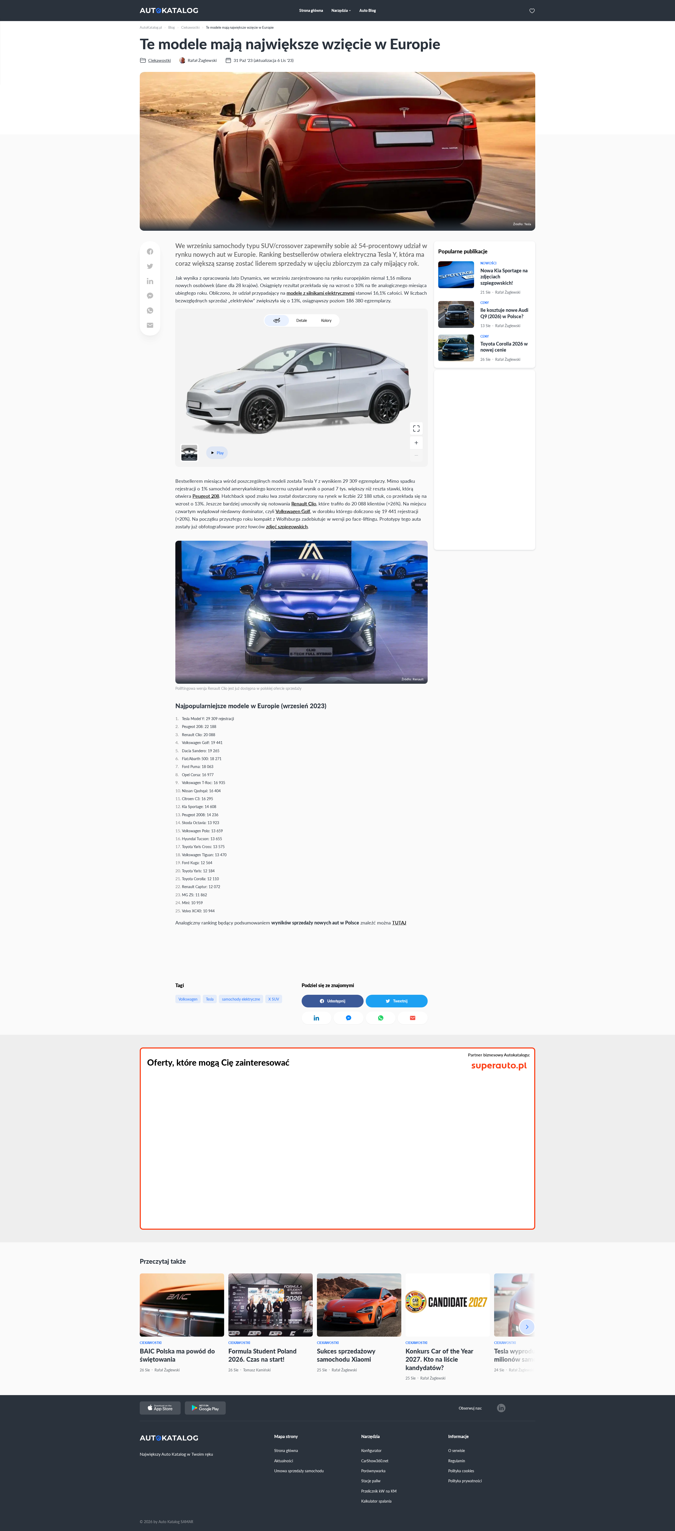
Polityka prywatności (465, 1480)
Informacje (458, 1436)
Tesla (210, 999)
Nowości (488, 263)
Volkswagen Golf (293, 511)
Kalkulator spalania (376, 1501)
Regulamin (456, 1460)
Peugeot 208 (205, 496)
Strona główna (286, 1450)
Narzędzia (370, 1436)
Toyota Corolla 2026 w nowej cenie (504, 346)
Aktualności (283, 1460)
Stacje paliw (370, 1480)
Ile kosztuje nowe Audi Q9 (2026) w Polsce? (504, 313)
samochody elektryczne (241, 999)
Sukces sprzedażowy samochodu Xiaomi (346, 1354)
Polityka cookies (461, 1470)
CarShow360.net (374, 1460)
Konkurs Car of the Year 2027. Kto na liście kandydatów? (439, 1359)
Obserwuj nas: (470, 1408)
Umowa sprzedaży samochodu (299, 1470)
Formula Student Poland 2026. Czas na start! (262, 1354)
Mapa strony (286, 1436)
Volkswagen (188, 999)
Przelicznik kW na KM (379, 1491)
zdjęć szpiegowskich (287, 526)
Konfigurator (371, 1450)
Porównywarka (373, 1470)
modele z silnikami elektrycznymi (320, 292)
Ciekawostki (151, 1343)
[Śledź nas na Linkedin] (501, 1408)
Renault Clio (303, 503)
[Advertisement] (484, 460)
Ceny (484, 303)
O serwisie (456, 1450)
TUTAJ (399, 922)
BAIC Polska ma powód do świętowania (177, 1354)
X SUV (273, 999)
